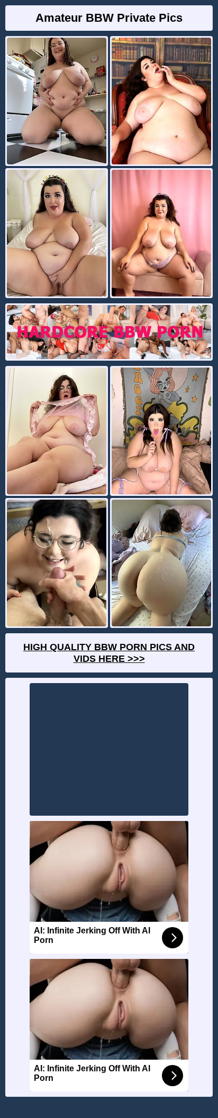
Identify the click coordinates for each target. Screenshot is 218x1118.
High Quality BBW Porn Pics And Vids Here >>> (109, 653)
